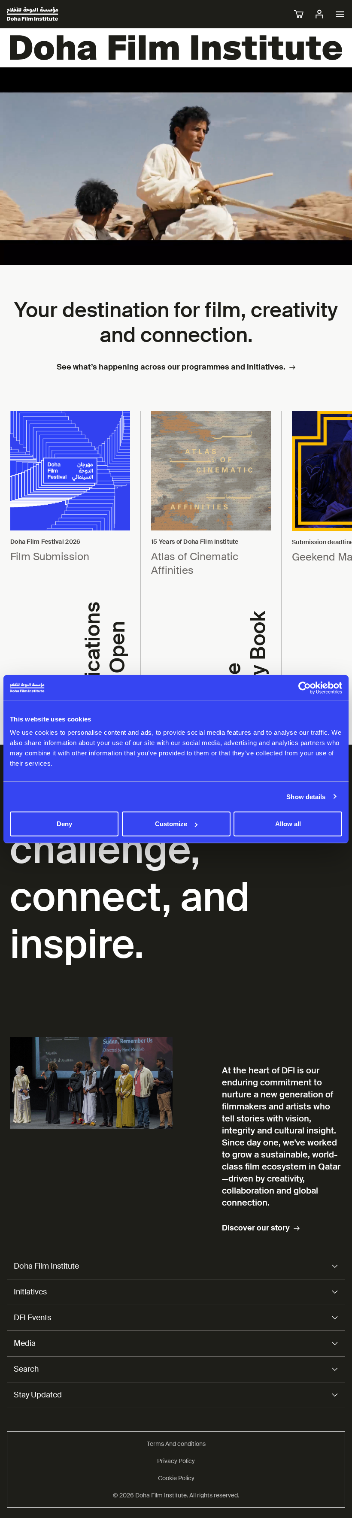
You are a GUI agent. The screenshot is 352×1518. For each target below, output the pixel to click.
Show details (305, 796)
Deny (64, 823)
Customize (171, 823)
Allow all (288, 823)
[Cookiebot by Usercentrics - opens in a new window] (304, 687)
